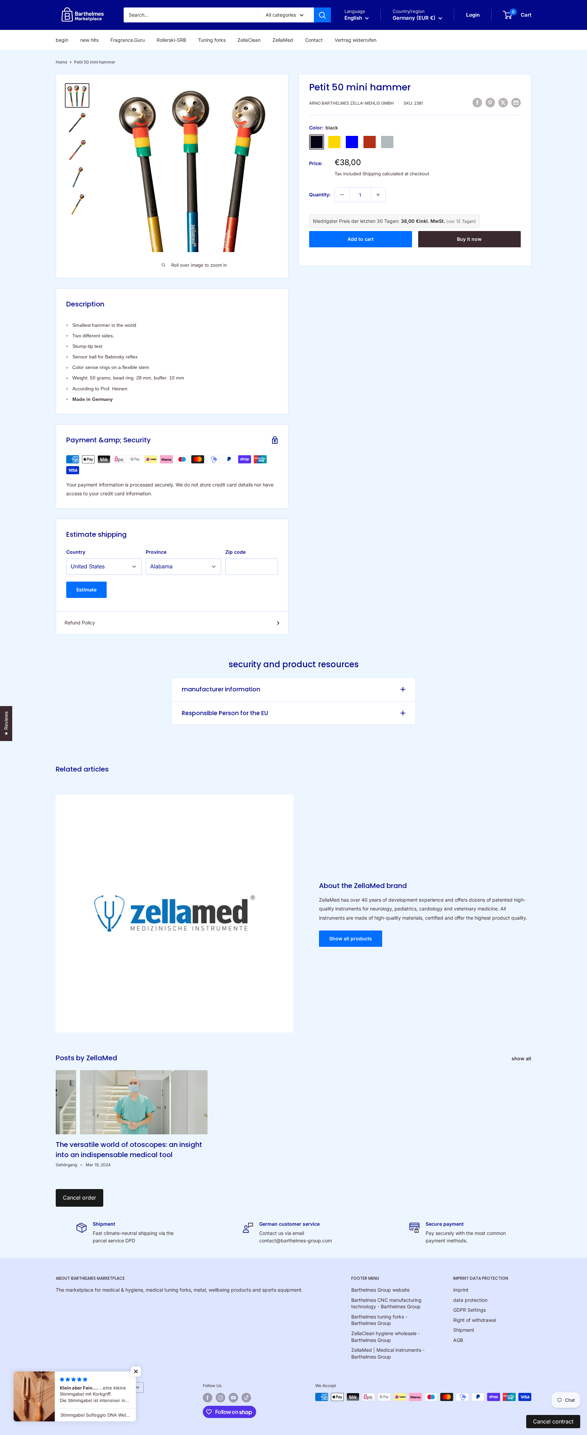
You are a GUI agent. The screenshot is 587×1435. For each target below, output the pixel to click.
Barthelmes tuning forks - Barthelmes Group (379, 1320)
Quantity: (320, 194)
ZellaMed (282, 40)
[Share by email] (516, 102)
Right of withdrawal (474, 1320)
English (66, 1387)
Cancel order (79, 1197)
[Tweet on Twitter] (503, 102)
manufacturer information (221, 689)
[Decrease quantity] (342, 195)
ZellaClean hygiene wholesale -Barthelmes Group (385, 1336)
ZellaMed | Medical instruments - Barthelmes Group (388, 1353)
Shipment (463, 1330)
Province (156, 552)
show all (522, 1058)
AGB (458, 1340)
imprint (460, 1290)
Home (61, 62)
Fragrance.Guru (127, 40)
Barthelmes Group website (380, 1290)
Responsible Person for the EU (225, 713)
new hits (89, 40)
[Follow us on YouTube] (233, 1397)
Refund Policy (80, 622)
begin (62, 40)
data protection (470, 1300)
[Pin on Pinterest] (490, 102)
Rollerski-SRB (171, 40)
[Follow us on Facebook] (207, 1397)
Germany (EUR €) (111, 1387)
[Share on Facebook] (477, 102)
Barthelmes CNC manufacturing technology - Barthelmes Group (386, 1303)
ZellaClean (249, 40)
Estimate (86, 589)
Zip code (235, 552)
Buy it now (469, 239)
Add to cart (361, 239)
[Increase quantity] (378, 195)
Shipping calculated (382, 173)
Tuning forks (212, 40)
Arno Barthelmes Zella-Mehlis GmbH (351, 103)
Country (75, 552)
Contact (314, 40)
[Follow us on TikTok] (246, 1397)
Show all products (350, 938)
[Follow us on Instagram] (220, 1397)
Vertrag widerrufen (355, 40)
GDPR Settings (469, 1310)
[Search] (322, 14)
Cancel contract (553, 1421)
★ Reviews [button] (6, 723)
